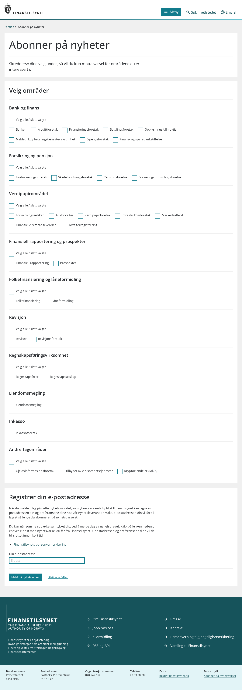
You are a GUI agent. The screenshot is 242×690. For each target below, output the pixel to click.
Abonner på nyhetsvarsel (220, 676)
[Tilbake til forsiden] (34, 9)
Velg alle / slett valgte (31, 120)
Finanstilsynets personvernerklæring (40, 544)
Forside (9, 27)
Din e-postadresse (22, 554)
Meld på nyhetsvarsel (25, 577)
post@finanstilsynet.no (174, 676)
